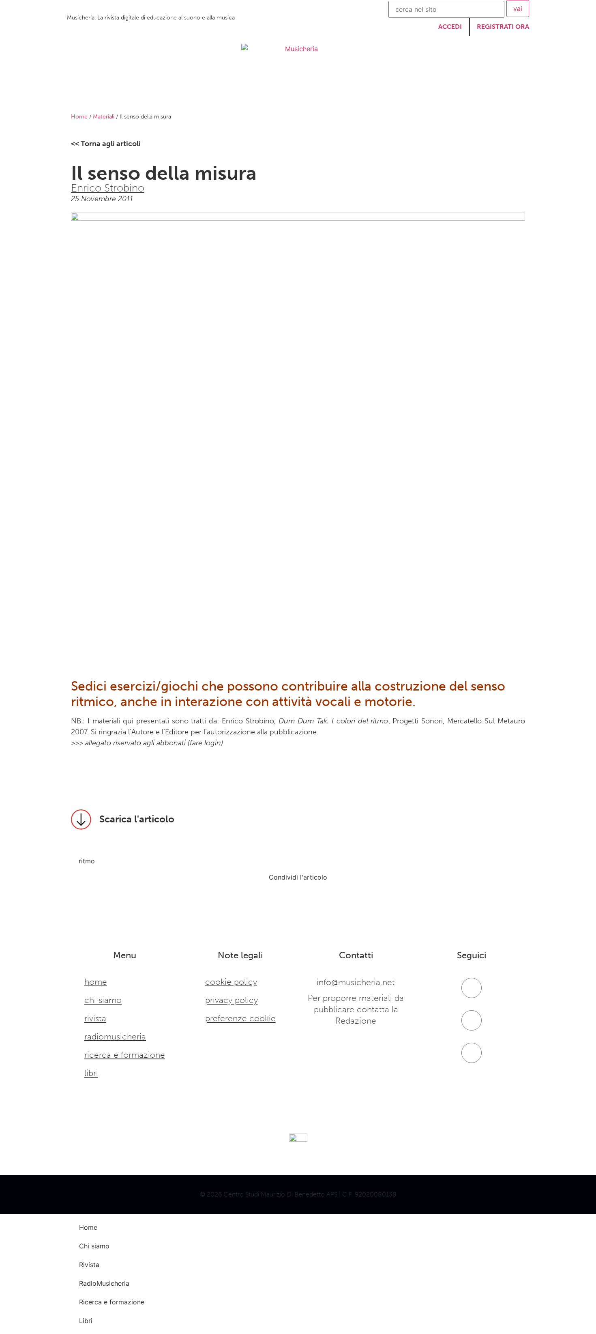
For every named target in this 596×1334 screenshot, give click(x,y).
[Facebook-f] (471, 988)
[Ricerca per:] (446, 9)
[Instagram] (471, 1020)
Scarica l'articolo (136, 819)
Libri (425, 94)
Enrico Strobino (107, 188)
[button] (73, 888)
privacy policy (231, 1000)
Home (137, 94)
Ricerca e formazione (364, 94)
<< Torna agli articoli (106, 143)
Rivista (224, 94)
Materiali (103, 116)
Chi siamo (180, 94)
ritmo (87, 861)
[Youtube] (471, 1053)
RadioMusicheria (280, 94)
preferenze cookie (240, 1018)
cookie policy (231, 982)
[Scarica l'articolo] (81, 819)
